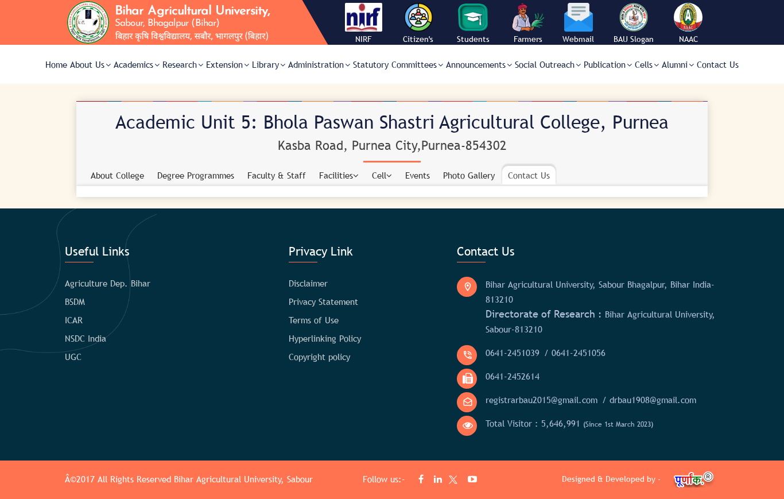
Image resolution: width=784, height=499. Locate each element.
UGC (73, 356)
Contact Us (718, 64)
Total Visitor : (569, 423)
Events (417, 175)
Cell (379, 175)
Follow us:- (385, 479)
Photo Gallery (469, 175)
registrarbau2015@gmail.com (541, 399)
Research (179, 64)
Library (265, 64)
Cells (644, 64)
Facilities (336, 175)
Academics (133, 64)
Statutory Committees (395, 64)
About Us (87, 64)
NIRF (363, 39)
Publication (605, 64)
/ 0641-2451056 (575, 352)
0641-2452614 (513, 376)
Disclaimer (308, 283)
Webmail (578, 39)
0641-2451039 (513, 352)
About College (117, 175)
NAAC (688, 39)
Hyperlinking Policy (325, 338)
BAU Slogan (634, 39)
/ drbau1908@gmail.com (649, 399)
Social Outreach (545, 64)
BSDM (75, 301)
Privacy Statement (323, 301)
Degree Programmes (195, 175)
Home (56, 64)
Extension (224, 64)
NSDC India (85, 338)
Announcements (476, 64)
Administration (316, 64)
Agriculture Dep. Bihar (107, 283)
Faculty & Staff (276, 175)
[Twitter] (450, 481)
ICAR (74, 320)
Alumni (675, 64)
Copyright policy (319, 356)
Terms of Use (314, 320)
